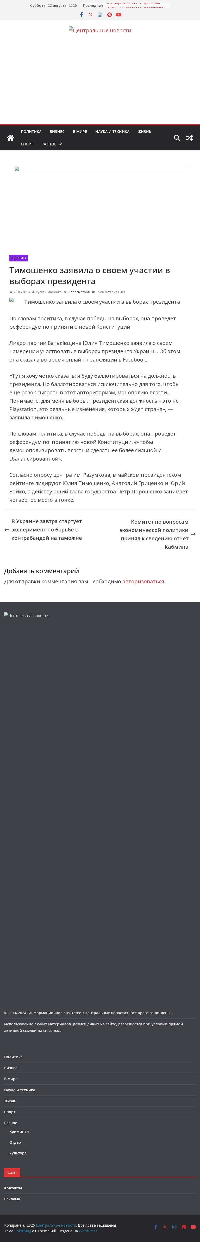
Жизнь (144, 131)
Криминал (19, 1131)
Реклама (12, 1198)
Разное (48, 144)
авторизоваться (143, 581)
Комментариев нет (110, 292)
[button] (59, 144)
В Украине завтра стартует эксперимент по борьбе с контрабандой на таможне (46, 529)
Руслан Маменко (49, 292)
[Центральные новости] (10, 138)
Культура (18, 1153)
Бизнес (57, 131)
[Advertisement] (100, 85)
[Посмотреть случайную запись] (189, 138)
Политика (31, 131)
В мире (80, 131)
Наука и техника (112, 131)
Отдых (15, 1142)
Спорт (27, 144)
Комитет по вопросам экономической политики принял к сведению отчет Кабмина (154, 534)
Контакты (13, 1187)
